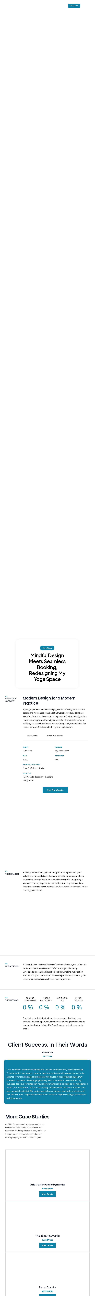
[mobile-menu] (88, 5)
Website (58, 747)
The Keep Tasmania (47, 1236)
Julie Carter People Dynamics (47, 1184)
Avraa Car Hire (47, 1287)
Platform (59, 756)
